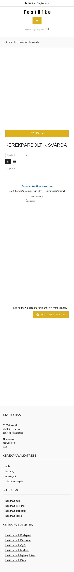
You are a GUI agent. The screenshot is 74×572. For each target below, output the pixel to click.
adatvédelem (9, 443)
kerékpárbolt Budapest (18, 535)
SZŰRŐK (36, 133)
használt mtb (12, 500)
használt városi (13, 515)
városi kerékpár (14, 481)
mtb (7, 466)
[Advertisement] (37, 89)
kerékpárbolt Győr (15, 545)
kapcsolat (10, 439)
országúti (10, 476)
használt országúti (15, 510)
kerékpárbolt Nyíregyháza (20, 555)
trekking (9, 471)
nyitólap (7, 42)
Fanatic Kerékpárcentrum (37, 186)
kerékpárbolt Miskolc (17, 550)
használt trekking (15, 505)
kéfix (5, 446)
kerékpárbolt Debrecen (18, 540)
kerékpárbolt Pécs (15, 560)
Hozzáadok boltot (52, 314)
